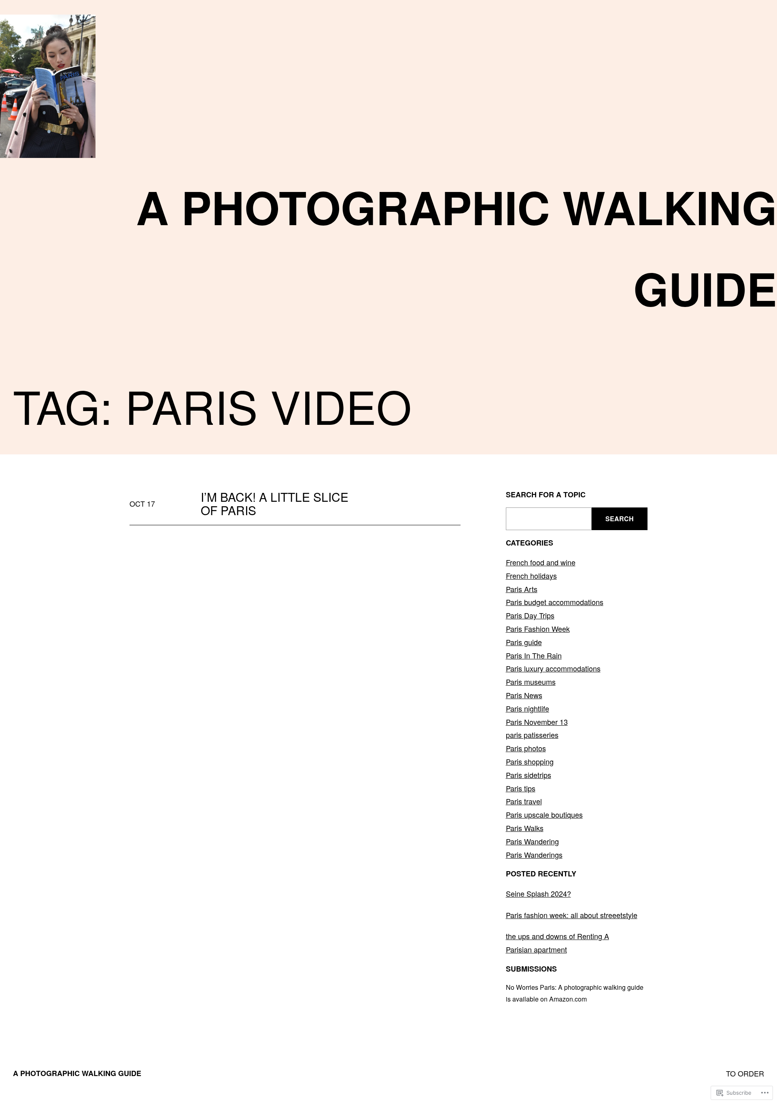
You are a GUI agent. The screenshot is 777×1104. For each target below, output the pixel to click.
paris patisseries (532, 734)
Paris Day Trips (530, 615)
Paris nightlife (527, 708)
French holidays (531, 575)
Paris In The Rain (534, 655)
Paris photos (526, 748)
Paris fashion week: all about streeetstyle (571, 915)
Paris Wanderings (534, 854)
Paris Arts (521, 589)
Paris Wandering (532, 841)
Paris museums (531, 681)
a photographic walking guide (77, 1073)
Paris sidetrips (528, 774)
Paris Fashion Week (538, 628)
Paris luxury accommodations (553, 668)
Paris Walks (524, 828)
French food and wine (540, 562)
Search (619, 518)
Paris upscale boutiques (544, 814)
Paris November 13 (537, 721)
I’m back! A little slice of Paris (274, 503)
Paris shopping (530, 761)
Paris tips (520, 788)
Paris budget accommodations (554, 602)
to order (745, 1073)
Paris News (524, 695)
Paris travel (524, 801)
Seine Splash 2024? (538, 893)
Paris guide (524, 642)
